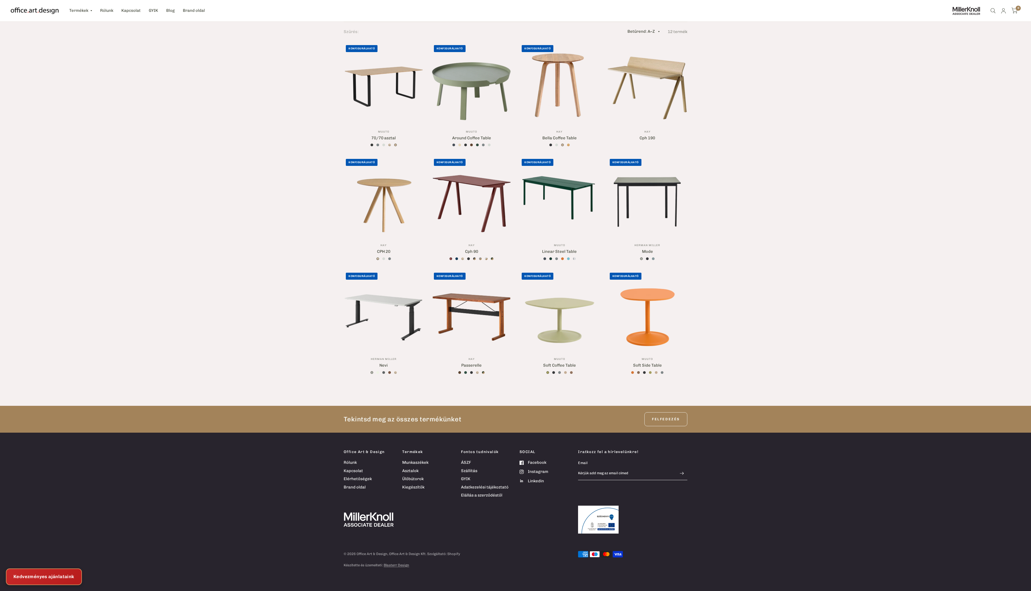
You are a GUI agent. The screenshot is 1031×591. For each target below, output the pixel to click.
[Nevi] (384, 311)
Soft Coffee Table (559, 365)
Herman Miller (647, 245)
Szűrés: (351, 31)
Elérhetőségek (358, 478)
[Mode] (648, 197)
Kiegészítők (413, 487)
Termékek (78, 10)
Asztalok (410, 470)
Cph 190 (647, 138)
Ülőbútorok (413, 478)
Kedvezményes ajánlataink (43, 576)
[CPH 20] (384, 197)
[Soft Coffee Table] (560, 311)
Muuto (383, 131)
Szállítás (469, 470)
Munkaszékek (415, 462)
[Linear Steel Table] (560, 197)
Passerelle (471, 365)
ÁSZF (466, 462)
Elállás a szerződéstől (481, 495)
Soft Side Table (647, 365)
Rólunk (106, 10)
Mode (647, 251)
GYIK (153, 10)
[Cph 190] (648, 83)
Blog (170, 10)
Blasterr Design (396, 565)
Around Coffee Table (471, 138)
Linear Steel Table (559, 251)
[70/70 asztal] (384, 83)
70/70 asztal (383, 138)
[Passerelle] (472, 311)
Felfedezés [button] (666, 419)
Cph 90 (471, 251)
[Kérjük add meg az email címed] (682, 473)
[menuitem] (80, 11)
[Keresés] (993, 10)
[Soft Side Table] (648, 311)
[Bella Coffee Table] (560, 83)
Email (582, 463)
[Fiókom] (1003, 10)
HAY (559, 131)
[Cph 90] (472, 197)
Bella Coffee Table (559, 138)
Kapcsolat (131, 10)
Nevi (383, 365)
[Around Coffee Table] (472, 83)
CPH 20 (383, 251)
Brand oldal (194, 10)
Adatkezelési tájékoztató (485, 487)
